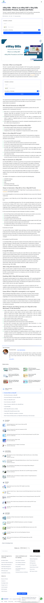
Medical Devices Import (34, 567)
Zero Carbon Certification (20, 560)
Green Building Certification (20, 562)
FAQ (2, 601)
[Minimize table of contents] (40, 389)
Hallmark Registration (34, 558)
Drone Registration (33, 565)
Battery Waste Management (6, 564)
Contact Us (3, 580)
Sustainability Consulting (5, 572)
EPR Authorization (4, 570)
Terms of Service (17, 601)
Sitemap (5, 601)
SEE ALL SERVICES (22, 593)
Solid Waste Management (6, 566)
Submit (22, 32)
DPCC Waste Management (6, 568)
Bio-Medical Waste (4, 560)
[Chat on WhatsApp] (41, 598)
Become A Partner (4, 578)
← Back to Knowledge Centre (7, 543)
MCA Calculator (4, 589)
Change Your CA (4, 585)
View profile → (12, 359)
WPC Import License (33, 571)
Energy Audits (18, 566)
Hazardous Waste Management (7, 562)
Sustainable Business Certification (22, 572)
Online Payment (4, 591)
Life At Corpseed (4, 587)
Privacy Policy (10, 601)
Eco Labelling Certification (20, 564)
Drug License (32, 569)
